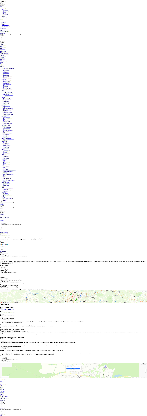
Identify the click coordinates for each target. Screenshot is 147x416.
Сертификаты (3, 8)
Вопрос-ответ (2, 393)
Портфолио (3, 24)
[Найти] (2, 203)
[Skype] (7, 244)
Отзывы (3, 9)
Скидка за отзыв (5, 10)
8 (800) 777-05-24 (2, 30)
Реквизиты (4, 13)
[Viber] (5, 244)
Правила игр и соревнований (6, 26)
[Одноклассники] (1, 244)
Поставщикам (3, 22)
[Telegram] (8, 244)
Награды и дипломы (6, 11)
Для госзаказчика (5, 14)
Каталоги (4, 12)
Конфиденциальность (3, 414)
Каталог (1, 381)
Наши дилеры (2, 395)
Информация (2, 389)
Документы (3, 15)
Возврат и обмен (4, 21)
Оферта (1, 415)
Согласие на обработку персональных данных (8, 17)
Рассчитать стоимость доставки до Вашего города (7, 306)
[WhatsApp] (6, 244)
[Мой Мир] (2, 244)
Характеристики (4, 258)
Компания (1, 382)
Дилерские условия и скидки (5, 25)
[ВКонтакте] (0, 244)
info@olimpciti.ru (2, 33)
